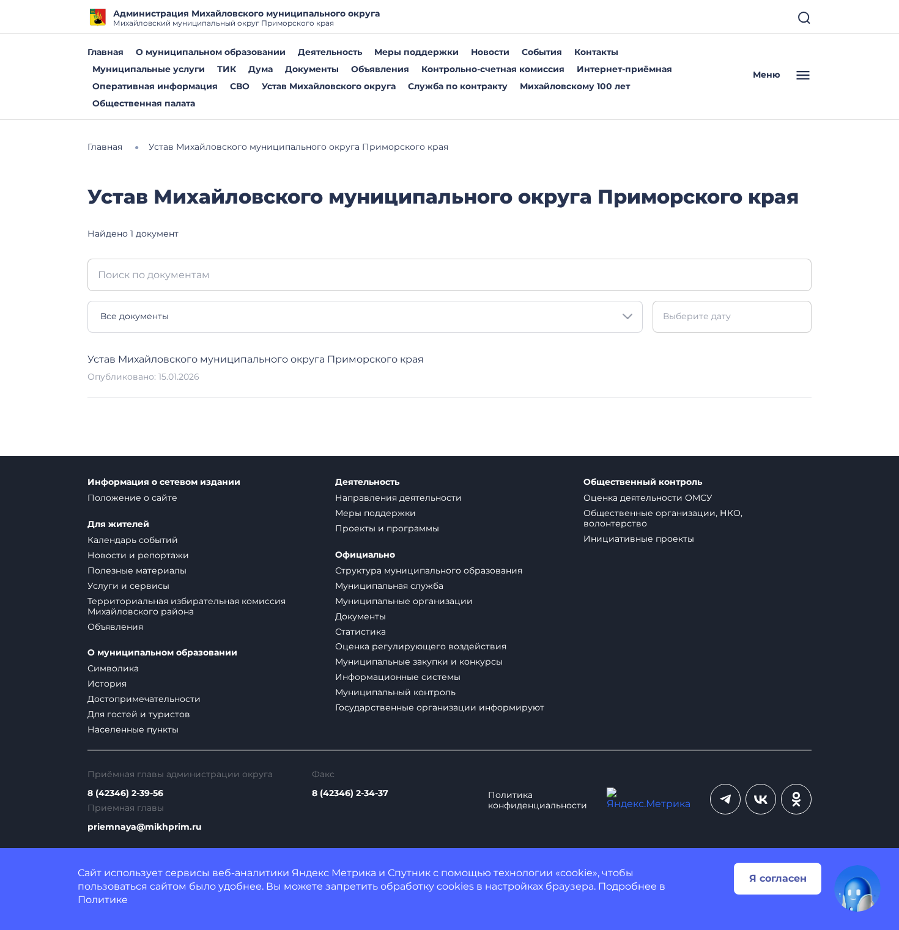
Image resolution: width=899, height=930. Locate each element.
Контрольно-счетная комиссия (492, 69)
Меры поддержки (416, 51)
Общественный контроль (642, 482)
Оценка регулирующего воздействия (420, 646)
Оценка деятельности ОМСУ (647, 497)
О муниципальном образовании (211, 51)
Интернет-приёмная (624, 69)
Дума (260, 69)
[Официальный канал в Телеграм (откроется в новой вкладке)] (725, 799)
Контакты (596, 51)
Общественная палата (143, 103)
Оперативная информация (155, 86)
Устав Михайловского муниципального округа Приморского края (255, 359)
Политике (103, 900)
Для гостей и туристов (138, 714)
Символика (113, 668)
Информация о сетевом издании (163, 482)
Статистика (360, 631)
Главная (105, 51)
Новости (490, 51)
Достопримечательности (144, 698)
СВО (240, 86)
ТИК (226, 69)
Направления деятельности (398, 497)
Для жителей (118, 524)
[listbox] (365, 317)
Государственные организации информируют (439, 707)
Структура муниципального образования (428, 570)
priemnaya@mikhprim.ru (144, 827)
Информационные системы (398, 676)
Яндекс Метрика (334, 873)
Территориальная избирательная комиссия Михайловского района (186, 606)
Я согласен (778, 878)
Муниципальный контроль (395, 692)
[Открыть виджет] (857, 888)
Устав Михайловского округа (329, 86)
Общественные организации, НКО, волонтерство (662, 518)
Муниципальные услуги (148, 69)
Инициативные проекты (638, 538)
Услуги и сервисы (128, 585)
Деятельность (330, 51)
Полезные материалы (137, 570)
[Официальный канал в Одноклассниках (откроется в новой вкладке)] (796, 799)
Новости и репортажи (138, 555)
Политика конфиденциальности (537, 800)
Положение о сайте (132, 497)
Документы (312, 69)
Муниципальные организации (404, 601)
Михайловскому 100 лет (575, 86)
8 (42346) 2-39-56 (125, 793)
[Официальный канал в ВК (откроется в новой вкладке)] (760, 799)
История (107, 683)
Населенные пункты (133, 729)
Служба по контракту (458, 86)
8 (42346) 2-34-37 (350, 793)
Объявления (380, 69)
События (542, 51)
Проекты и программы (387, 528)
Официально (365, 555)
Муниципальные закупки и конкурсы (419, 661)
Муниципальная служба (389, 585)
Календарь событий (132, 539)
